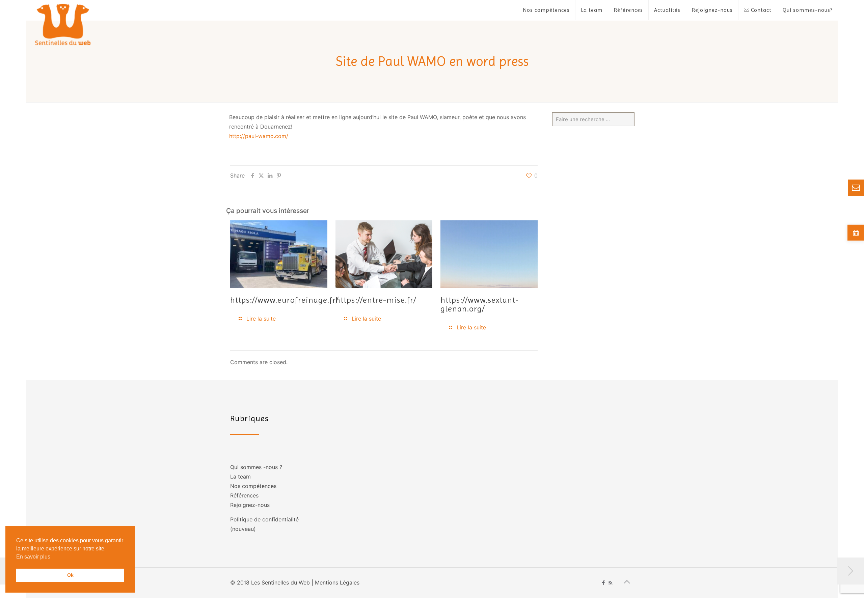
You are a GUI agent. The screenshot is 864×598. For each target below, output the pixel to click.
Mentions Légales (337, 582)
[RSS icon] (610, 582)
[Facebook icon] (603, 582)
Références (244, 495)
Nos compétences (253, 486)
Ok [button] (70, 575)
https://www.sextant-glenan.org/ (479, 304)
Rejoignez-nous (250, 504)
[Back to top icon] (627, 582)
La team (240, 476)
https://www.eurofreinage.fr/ (284, 300)
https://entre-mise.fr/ (375, 300)
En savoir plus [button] (33, 557)
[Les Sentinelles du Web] (63, 24)
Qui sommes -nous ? (256, 467)
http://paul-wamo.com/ (258, 136)
